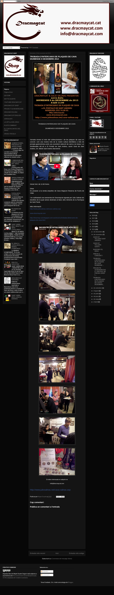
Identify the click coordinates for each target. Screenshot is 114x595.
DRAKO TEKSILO (10, 134)
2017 (93, 218)
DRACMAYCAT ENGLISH (12, 115)
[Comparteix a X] (60, 497)
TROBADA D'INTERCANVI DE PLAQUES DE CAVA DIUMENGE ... (99, 262)
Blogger (70, 582)
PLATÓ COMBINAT (10, 125)
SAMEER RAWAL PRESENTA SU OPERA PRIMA (17, 144)
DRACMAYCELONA (10, 112)
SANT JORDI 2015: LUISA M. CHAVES (17, 297)
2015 (93, 224)
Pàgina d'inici (8, 92)
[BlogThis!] (58, 497)
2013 (93, 229)
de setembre (98, 288)
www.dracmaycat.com (38, 213)
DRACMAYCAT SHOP (11, 105)
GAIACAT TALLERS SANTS (97, 244)
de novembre (98, 234)
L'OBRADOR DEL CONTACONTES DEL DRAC (18, 162)
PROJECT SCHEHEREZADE (13, 109)
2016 (93, 221)
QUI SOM (7, 95)
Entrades (45, 571)
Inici (57, 553)
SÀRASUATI (8, 119)
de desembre (98, 232)
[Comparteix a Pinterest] (64, 497)
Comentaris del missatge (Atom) (62, 558)
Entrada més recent (37, 553)
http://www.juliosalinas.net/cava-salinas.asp (45, 209)
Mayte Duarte (104, 146)
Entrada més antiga (76, 553)
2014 (93, 226)
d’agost (96, 291)
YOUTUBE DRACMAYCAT (13, 102)
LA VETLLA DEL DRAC (11, 122)
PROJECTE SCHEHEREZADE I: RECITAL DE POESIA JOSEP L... (99, 271)
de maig (96, 299)
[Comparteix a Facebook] (62, 497)
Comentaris (46, 575)
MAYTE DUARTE (9, 99)
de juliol (96, 293)
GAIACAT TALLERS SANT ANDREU (99, 238)
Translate (35, 47)
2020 (93, 215)
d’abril (96, 302)
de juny (96, 296)
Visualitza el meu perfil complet (103, 149)
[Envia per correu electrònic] (57, 497)
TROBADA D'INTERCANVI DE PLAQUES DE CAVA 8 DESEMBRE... (99, 281)
